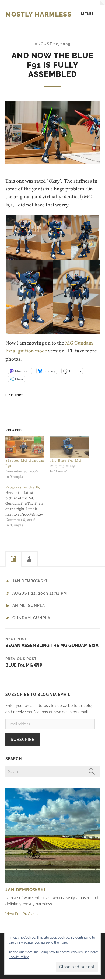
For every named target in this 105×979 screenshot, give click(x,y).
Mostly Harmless (38, 14)
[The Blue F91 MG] (69, 447)
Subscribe (22, 739)
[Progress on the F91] (27, 506)
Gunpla (36, 605)
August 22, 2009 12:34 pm (39, 593)
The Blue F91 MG (66, 460)
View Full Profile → (21, 914)
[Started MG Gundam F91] (25, 447)
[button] (23, 237)
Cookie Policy (19, 957)
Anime (19, 605)
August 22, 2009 (53, 43)
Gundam (21, 618)
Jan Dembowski (29, 581)
